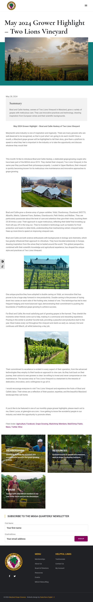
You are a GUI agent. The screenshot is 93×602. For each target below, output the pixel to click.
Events (37, 577)
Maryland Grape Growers (17, 597)
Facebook (30, 423)
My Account (59, 568)
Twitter (14, 427)
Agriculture (21, 423)
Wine (20, 427)
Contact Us (59, 564)
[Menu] (86, 5)
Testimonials (60, 559)
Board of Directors (42, 568)
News (8, 427)
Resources (39, 573)
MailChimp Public (75, 423)
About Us (38, 564)
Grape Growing (42, 423)
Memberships (40, 559)
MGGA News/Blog (42, 582)
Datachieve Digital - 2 (47, 597)
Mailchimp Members (58, 423)
